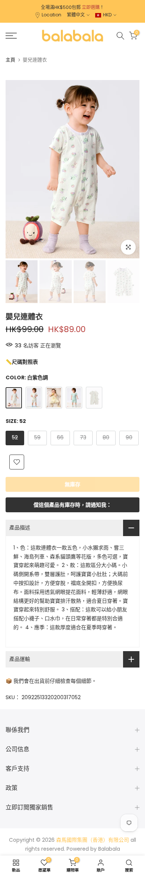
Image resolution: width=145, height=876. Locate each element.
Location (51, 15)
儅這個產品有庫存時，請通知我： (72, 505)
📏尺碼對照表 (22, 362)
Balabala (109, 849)
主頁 (10, 59)
